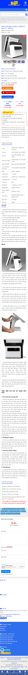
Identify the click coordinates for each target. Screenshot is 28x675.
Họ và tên (3, 550)
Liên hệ (4, 608)
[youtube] (6, 618)
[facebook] (1, 618)
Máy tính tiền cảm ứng (14, 511)
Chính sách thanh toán (7, 639)
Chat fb (19, 672)
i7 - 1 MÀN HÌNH (7, 104)
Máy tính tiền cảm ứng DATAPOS (11, 509)
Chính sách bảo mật (6, 643)
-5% (24, 36)
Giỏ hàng (25, 673)
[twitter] (4, 618)
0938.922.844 (14, 672)
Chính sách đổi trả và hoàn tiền (9, 641)
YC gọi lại (7, 672)
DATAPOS (12, 69)
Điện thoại (3, 557)
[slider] (9, 547)
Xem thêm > (5, 80)
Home (2, 672)
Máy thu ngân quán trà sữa (13, 513)
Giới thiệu (4, 626)
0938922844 (9, 616)
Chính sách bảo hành (7, 637)
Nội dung (3, 531)
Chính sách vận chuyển (7, 636)
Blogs (3, 628)
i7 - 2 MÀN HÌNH (20, 103)
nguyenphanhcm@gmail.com (12, 614)
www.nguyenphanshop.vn (17, 666)
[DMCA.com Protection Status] (5, 653)
